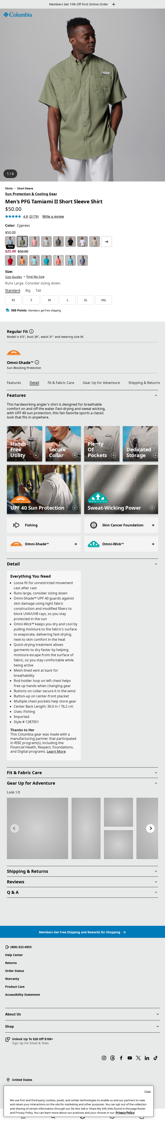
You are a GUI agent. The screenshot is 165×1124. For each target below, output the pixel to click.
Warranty (12, 979)
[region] (82, 95)
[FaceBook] (121, 1058)
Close (147, 1091)
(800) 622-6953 (21, 947)
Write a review (53, 216)
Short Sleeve (25, 188)
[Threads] (112, 1058)
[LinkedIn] (147, 1058)
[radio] (10, 241)
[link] (37, 828)
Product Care (14, 987)
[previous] (14, 828)
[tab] (12, 291)
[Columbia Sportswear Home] (17, 14)
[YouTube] (129, 1058)
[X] (138, 1058)
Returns (11, 963)
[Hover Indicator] (36, 455)
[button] (31, 331)
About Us (13, 1014)
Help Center (14, 955)
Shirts (9, 188)
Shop (9, 1026)
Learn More (56, 751)
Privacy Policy (125, 1113)
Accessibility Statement (22, 995)
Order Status (14, 971)
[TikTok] (155, 1058)
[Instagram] (104, 1058)
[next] (150, 828)
